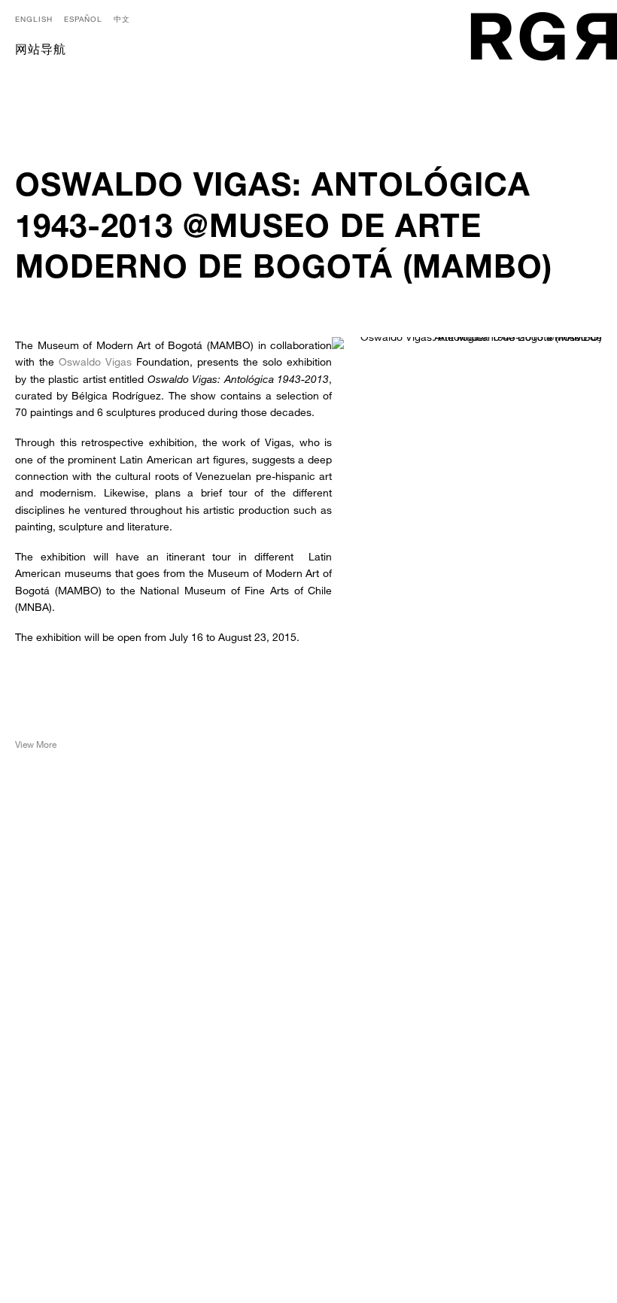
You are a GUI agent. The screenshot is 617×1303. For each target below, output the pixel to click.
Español (83, 18)
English (34, 18)
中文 (122, 18)
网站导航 (40, 51)
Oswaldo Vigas (95, 361)
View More (35, 744)
